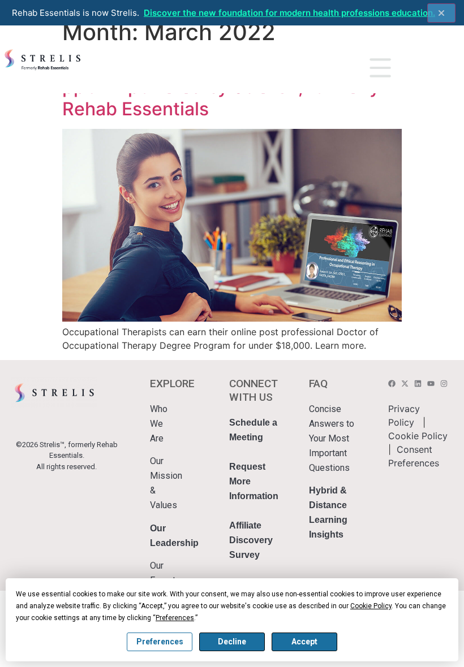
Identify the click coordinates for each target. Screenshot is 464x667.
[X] (405, 383)
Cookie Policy (418, 435)
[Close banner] (441, 13)
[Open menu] (380, 68)
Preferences (159, 641)
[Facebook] (392, 383)
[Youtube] (431, 383)
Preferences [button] (175, 618)
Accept (304, 641)
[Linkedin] (418, 383)
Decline (232, 641)
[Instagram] (444, 383)
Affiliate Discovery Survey (251, 540)
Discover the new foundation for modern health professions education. (289, 12)
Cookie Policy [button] (371, 606)
